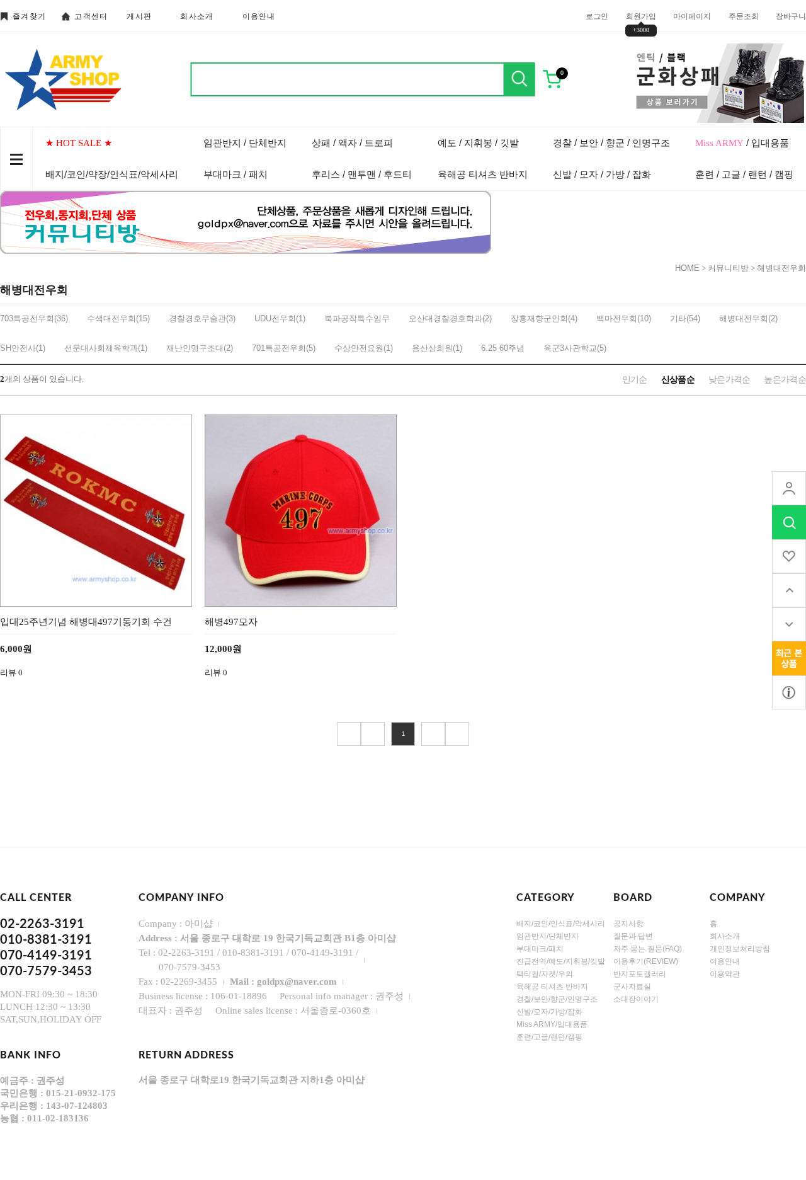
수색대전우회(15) (118, 318)
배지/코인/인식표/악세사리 (560, 923)
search (789, 522)
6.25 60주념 (503, 348)
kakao (789, 692)
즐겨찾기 (29, 16)
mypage (789, 488)
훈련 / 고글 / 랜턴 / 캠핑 (744, 174)
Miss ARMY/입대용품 (551, 1024)
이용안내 (259, 16)
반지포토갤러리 (639, 974)
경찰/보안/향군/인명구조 (557, 999)
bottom (789, 624)
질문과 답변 (633, 936)
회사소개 (196, 16)
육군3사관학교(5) (574, 348)
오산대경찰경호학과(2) (450, 318)
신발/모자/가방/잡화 (549, 1011)
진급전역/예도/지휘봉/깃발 (560, 961)
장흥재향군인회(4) (544, 318)
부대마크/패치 (540, 948)
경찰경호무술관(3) (202, 318)
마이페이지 (692, 15)
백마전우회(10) (623, 318)
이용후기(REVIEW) (645, 961)
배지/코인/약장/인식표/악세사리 (111, 174)
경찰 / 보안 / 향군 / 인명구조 (611, 142)
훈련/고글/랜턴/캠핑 (549, 1037)
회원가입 (641, 15)
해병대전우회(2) (748, 318)
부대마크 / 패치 (235, 174)
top (789, 590)
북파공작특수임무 (357, 318)
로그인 (597, 15)
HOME (687, 268)
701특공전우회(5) (283, 348)
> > (457, 734)
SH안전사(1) (22, 348)
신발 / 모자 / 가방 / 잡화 (602, 174)
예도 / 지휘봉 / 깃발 (478, 142)
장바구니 (791, 15)
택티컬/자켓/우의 (544, 974)
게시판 (139, 16)
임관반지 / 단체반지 (245, 142)
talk (789, 658)
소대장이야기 (636, 999)
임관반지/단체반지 (547, 936)
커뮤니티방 (728, 268)
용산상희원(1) (437, 348)
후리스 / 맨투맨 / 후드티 (362, 174)
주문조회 (744, 15)
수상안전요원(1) (363, 348)
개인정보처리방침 (740, 948)
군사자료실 (632, 986)
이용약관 (725, 974)
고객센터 (91, 16)
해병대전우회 (781, 268)
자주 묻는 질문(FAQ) (647, 948)
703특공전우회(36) (34, 318)
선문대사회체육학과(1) (105, 348)
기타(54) (685, 318)
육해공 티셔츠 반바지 (483, 174)
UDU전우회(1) (279, 318)
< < (349, 734)
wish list (789, 556)
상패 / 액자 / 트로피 (352, 142)
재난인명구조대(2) (199, 348)
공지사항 (628, 923)
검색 (519, 79)
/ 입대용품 (742, 142)
